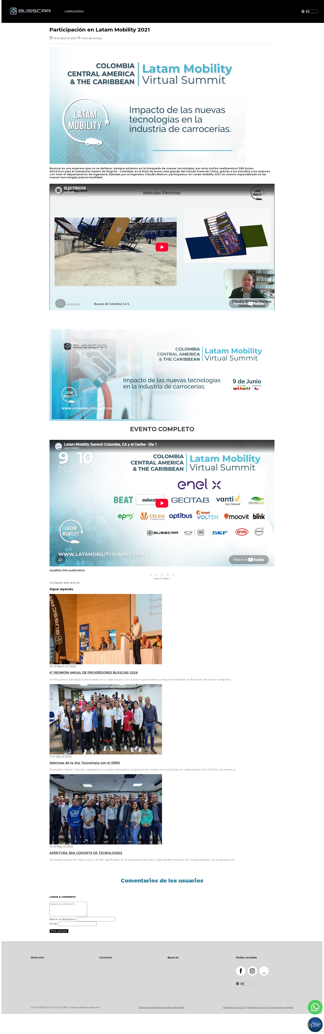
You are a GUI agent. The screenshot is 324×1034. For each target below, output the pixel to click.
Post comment (59, 931)
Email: (53, 923)
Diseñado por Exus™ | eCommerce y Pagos (270, 1007)
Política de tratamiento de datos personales (161, 1007)
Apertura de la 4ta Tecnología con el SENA (85, 763)
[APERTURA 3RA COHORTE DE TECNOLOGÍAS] (106, 843)
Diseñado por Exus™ (234, 1007)
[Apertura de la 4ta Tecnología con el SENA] (106, 753)
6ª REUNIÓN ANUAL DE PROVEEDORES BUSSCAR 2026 (94, 672)
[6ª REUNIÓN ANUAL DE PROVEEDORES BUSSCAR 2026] (106, 663)
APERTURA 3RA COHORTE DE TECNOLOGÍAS (86, 853)
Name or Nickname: (63, 919)
